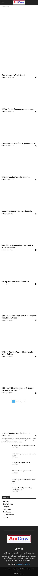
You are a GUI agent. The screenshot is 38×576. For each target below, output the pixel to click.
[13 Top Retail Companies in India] (6, 465)
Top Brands (7, 512)
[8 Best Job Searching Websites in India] (6, 473)
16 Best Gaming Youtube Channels (16, 177)
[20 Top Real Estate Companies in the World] (6, 448)
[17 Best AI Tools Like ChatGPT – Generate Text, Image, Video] (19, 300)
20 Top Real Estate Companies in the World (23, 445)
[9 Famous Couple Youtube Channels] (19, 196)
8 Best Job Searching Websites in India (22, 471)
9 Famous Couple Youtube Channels (17, 211)
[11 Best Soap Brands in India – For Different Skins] (6, 482)
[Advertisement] (19, 28)
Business (6, 501)
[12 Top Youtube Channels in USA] (19, 266)
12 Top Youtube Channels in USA (15, 282)
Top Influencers (8, 515)
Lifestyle (6, 507)
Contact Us (16, 569)
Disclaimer (23, 569)
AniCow (3, 77)
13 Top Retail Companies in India (21, 462)
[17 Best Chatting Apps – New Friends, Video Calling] (19, 337)
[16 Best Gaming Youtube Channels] (19, 162)
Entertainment (8, 504)
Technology (7, 509)
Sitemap (19, 571)
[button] (3, 2)
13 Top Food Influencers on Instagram (17, 109)
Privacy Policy (30, 569)
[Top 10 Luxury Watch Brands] (19, 60)
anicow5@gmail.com (23, 564)
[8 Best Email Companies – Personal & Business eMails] (19, 230)
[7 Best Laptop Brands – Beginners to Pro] (19, 128)
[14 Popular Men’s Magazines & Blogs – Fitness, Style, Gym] (19, 373)
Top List (5, 517)
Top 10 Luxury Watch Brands (14, 75)
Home (3, 6)
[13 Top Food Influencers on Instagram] (19, 94)
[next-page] (24, 401)
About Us (10, 569)
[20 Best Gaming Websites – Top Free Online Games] (6, 456)
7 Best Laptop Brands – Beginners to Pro (18, 143)
